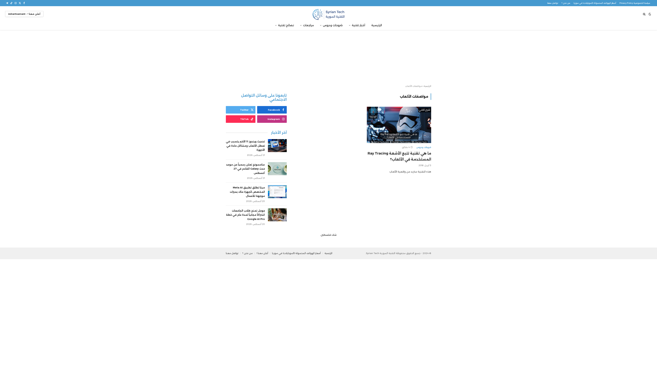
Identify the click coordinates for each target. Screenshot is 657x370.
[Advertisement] (328, 58)
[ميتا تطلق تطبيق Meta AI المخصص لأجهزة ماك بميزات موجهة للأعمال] (277, 191)
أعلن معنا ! (262, 253)
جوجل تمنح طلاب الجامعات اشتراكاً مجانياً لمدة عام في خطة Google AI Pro (245, 215)
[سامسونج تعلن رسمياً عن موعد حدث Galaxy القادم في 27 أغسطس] (277, 168)
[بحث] (644, 14)
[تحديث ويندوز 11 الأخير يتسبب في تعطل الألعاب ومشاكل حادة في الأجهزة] (277, 145)
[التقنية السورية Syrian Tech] (328, 14)
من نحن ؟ (566, 3)
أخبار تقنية (358, 25)
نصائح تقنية (286, 25)
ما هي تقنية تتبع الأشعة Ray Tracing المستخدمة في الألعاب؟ (399, 156)
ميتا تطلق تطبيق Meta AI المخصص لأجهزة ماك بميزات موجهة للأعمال (247, 192)
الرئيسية (376, 25)
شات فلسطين (329, 234)
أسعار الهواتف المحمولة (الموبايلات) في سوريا (595, 3)
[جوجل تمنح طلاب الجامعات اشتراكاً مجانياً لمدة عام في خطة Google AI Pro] (277, 214)
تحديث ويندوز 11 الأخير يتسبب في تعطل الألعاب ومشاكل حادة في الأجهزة (245, 145)
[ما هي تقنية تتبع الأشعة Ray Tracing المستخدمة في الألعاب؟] (399, 125)
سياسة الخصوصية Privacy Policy (635, 3)
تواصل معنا (552, 3)
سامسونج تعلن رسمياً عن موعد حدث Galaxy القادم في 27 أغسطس (245, 169)
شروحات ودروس (333, 25)
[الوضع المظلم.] (650, 14)
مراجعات (308, 25)
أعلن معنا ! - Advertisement (24, 14)
